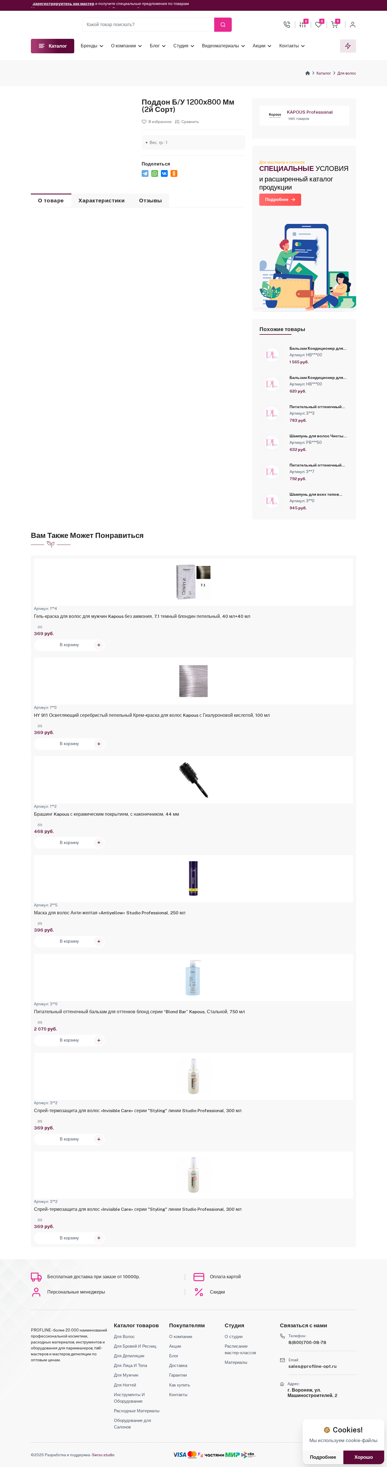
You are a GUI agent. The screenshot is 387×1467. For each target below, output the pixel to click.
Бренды (89, 45)
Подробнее (276, 199)
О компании (123, 45)
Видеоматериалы (220, 45)
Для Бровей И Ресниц (135, 1346)
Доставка (178, 1365)
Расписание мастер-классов (240, 1349)
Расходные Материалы (137, 1410)
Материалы (236, 1362)
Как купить (179, 1384)
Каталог (323, 73)
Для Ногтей (125, 1384)
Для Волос (124, 1336)
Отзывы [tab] (150, 200)
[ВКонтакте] (164, 173)
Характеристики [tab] (101, 200)
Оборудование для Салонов (132, 1423)
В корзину (69, 645)
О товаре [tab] (51, 200)
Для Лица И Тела (130, 1365)
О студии (234, 1336)
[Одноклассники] (174, 173)
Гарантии (178, 1374)
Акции (259, 45)
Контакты (289, 45)
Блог (155, 45)
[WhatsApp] (154, 173)
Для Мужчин (126, 1374)
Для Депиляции (129, 1355)
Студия (180, 45)
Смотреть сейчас (129, 5)
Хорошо (363, 1457)
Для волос (346, 73)
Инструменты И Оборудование (129, 1398)
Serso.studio (103, 1455)
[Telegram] (145, 173)
